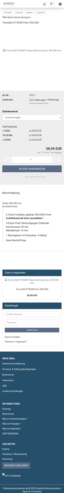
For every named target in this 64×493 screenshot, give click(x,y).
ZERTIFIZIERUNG (10, 433)
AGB (4, 386)
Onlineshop (8, 488)
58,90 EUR (32, 295)
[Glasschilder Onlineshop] (8, 4)
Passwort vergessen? (16, 341)
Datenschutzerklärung (13, 363)
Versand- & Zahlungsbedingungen (19, 369)
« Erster (8, 12)
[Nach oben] (55, 488)
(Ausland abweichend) (38, 103)
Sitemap (6, 409)
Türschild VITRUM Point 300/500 (32, 289)
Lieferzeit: (7, 99)
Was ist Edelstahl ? (11, 428)
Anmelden (32, 330)
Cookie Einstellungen (12, 391)
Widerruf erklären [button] (16, 465)
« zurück (19, 12)
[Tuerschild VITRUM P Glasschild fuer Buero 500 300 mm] (32, 50)
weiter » (30, 12)
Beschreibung (11, 192)
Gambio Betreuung (45, 488)
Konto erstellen (12, 337)
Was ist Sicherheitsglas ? (14, 419)
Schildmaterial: (10, 111)
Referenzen (8, 374)
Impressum (8, 380)
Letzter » (41, 12)
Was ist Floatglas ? (11, 424)
